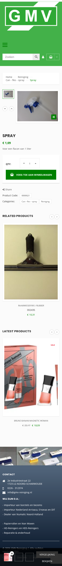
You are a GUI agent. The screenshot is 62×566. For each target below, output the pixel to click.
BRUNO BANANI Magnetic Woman (31, 420)
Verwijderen (12, 553)
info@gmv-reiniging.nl (19, 492)
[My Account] (43, 57)
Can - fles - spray (15, 80)
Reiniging (23, 77)
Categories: (8, 201)
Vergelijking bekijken (47, 555)
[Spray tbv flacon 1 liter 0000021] (8, 94)
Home (9, 77)
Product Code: (10, 195)
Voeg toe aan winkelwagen (34, 174)
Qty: (8, 164)
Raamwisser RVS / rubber (31, 305)
